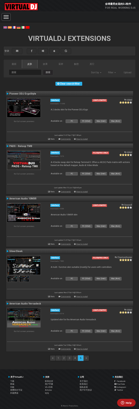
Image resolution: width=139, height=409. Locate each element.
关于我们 (84, 381)
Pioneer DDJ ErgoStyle (22, 93)
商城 (12, 384)
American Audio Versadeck (25, 303)
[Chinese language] (27, 27)
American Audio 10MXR (22, 198)
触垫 (76, 64)
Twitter (119, 390)
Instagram (121, 387)
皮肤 (29, 64)
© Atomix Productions (69, 406)
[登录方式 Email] (17, 51)
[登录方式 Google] (66, 51)
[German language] (19, 27)
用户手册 (49, 384)
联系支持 (49, 381)
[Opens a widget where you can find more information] (126, 403)
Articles (48, 390)
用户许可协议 (86, 390)
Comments (66, 139)
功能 (12, 387)
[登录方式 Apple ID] (54, 51)
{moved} (128, 204)
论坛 (47, 393)
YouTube (120, 384)
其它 (92, 64)
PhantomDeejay (124, 257)
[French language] (14, 27)
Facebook (120, 381)
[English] (5, 27)
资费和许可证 (16, 390)
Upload (127, 72)
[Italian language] (23, 27)
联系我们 (84, 384)
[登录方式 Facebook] (31, 51)
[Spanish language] (10, 27)
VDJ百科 (49, 387)
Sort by (95, 72)
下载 (12, 381)
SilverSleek (16, 251)
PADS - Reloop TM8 (20, 146)
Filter (111, 72)
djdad (129, 99)
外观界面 (14, 393)
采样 (60, 64)
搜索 (48, 72)
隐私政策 (84, 387)
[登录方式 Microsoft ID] (43, 51)
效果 (45, 64)
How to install (82, 139)
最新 (14, 64)
